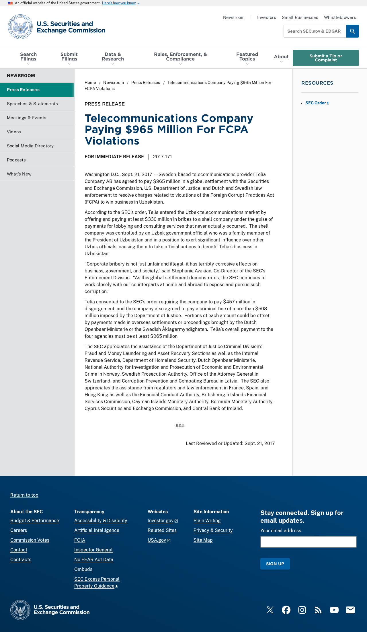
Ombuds (83, 569)
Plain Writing (207, 520)
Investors (266, 17)
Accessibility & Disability (100, 520)
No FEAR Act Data (93, 559)
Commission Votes (29, 540)
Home (90, 82)
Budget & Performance (34, 520)
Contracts (20, 559)
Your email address (280, 530)
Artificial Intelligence (96, 530)
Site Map (203, 540)
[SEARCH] (352, 31)
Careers (18, 530)
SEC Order (315, 103)
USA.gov (157, 540)
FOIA (79, 540)
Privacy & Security (213, 530)
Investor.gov (160, 520)
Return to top (24, 495)
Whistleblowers (340, 17)
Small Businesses (300, 17)
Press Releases (145, 82)
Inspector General (93, 550)
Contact (18, 550)
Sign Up (275, 563)
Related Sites (162, 530)
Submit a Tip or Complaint (326, 57)
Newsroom (234, 17)
